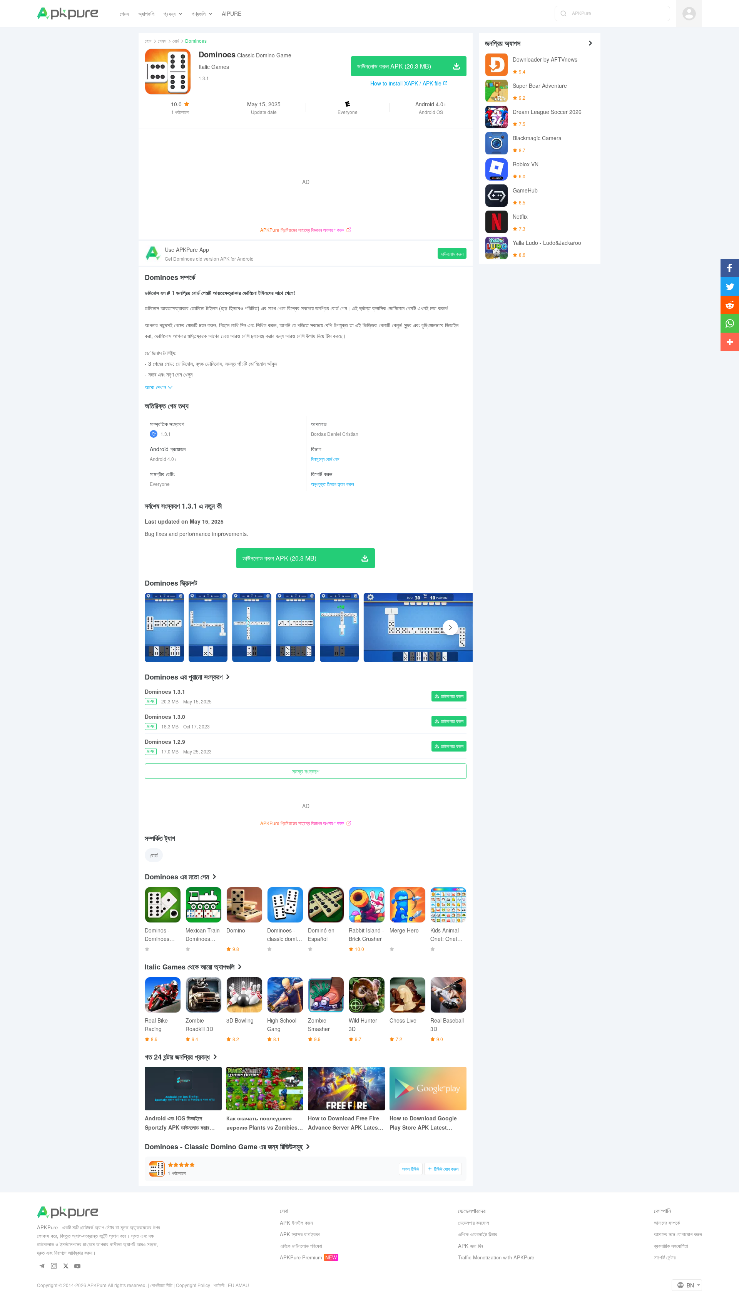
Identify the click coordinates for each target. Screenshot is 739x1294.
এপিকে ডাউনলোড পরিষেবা (301, 1245)
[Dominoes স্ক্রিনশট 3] (295, 627)
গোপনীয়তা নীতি (161, 1285)
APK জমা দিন (470, 1245)
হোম (148, 40)
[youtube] (77, 1266)
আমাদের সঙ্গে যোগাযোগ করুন (678, 1234)
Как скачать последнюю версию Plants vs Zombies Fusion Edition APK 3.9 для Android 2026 (262, 1123)
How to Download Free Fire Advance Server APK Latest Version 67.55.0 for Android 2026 (344, 1123)
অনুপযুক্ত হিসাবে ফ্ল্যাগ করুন (332, 483)
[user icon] (689, 13)
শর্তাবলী (219, 1285)
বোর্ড (175, 40)
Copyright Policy (193, 1285)
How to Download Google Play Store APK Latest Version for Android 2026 (423, 1123)
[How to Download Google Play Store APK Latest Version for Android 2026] (428, 1088)
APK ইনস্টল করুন (296, 1222)
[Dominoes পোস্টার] (164, 627)
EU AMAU (238, 1285)
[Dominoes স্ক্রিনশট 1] (208, 627)
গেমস (162, 40)
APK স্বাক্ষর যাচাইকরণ (300, 1234)
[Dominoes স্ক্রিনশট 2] (251, 627)
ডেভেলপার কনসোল (473, 1222)
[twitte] (65, 1266)
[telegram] (42, 1266)
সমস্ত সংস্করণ (305, 771)
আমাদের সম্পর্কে (667, 1222)
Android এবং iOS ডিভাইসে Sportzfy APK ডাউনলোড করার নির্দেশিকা (177, 1123)
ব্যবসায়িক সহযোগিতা (671, 1245)
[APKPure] (67, 13)
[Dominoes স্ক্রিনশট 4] (339, 627)
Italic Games (214, 66)
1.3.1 (166, 433)
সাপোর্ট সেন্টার (664, 1257)
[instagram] (54, 1266)
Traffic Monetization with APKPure (496, 1257)
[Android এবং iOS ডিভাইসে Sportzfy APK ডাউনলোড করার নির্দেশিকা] (183, 1088)
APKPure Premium (301, 1257)
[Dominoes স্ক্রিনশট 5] (425, 627)
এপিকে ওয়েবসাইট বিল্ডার (477, 1234)
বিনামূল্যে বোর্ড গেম (325, 458)
